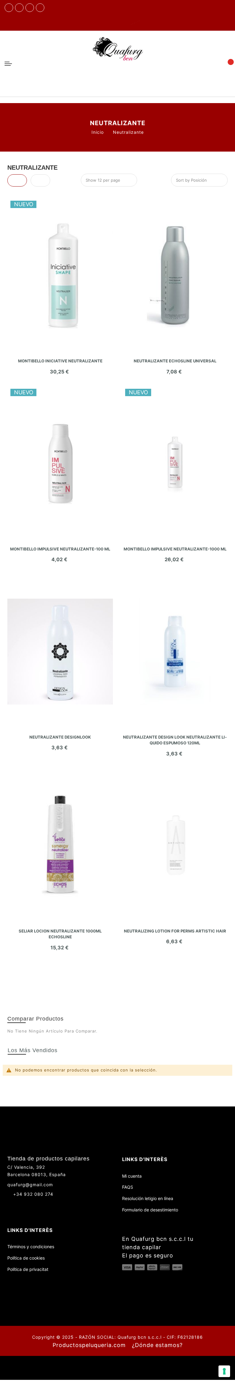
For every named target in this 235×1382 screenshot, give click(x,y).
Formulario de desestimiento (150, 1209)
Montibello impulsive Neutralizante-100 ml (60, 548)
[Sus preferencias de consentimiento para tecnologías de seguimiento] (224, 1371)
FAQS (127, 1187)
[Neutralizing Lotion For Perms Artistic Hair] (175, 845)
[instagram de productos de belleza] (21, 1205)
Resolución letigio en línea (147, 1198)
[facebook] (9, 7)
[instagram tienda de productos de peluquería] (29, 7)
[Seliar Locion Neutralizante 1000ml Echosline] (60, 845)
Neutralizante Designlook (60, 737)
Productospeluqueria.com (89, 1345)
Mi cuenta (132, 1176)
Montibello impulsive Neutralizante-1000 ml (175, 548)
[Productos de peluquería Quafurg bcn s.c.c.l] (117, 63)
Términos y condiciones (30, 1246)
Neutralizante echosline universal (175, 360)
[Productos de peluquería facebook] (10, 1205)
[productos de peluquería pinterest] (32, 1205)
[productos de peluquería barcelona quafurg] (19, 7)
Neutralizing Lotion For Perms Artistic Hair (175, 930)
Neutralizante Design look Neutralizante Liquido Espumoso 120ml (175, 740)
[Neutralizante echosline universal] (175, 275)
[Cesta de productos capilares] (227, 63)
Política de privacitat (27, 1269)
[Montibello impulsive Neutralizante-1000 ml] (175, 463)
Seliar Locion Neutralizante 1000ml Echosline (60, 934)
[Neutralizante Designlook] (60, 651)
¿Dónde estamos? (157, 1345)
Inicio (97, 132)
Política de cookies (26, 1257)
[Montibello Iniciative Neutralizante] (60, 275)
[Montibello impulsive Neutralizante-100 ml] (60, 463)
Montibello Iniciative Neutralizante (60, 360)
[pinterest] (40, 7)
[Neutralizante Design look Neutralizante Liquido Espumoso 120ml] (175, 651)
